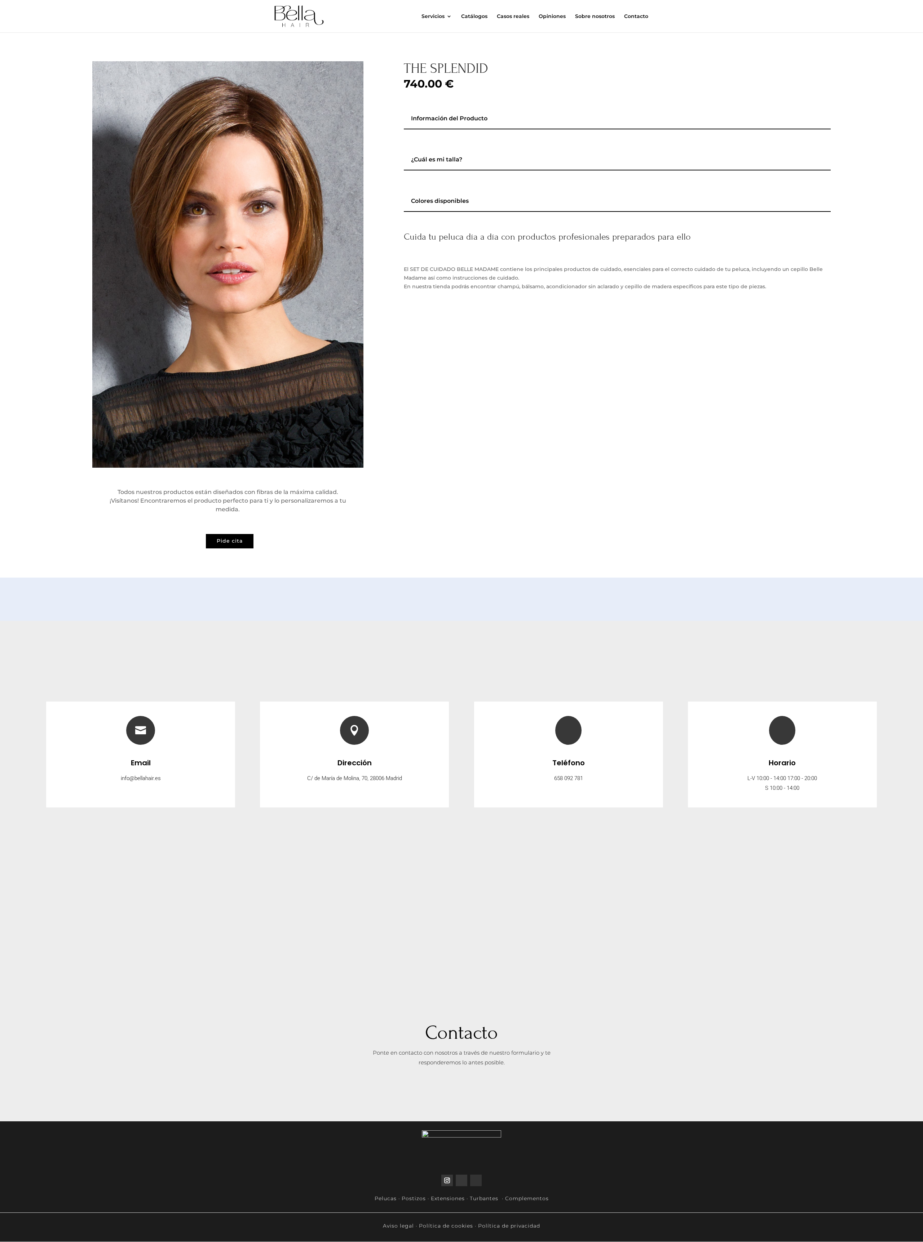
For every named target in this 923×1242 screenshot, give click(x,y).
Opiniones (552, 16)
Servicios (433, 16)
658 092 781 (568, 778)
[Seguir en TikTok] (461, 1180)
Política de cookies (446, 1226)
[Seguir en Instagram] (447, 1180)
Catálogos (474, 16)
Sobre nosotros (595, 16)
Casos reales (513, 16)
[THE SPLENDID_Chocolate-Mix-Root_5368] (227, 465)
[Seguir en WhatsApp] (476, 1180)
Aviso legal (398, 1226)
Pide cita (230, 541)
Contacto (636, 16)
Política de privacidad (509, 1226)
